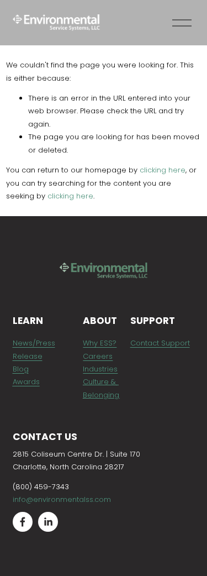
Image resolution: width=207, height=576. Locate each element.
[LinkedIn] (48, 522)
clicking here (162, 170)
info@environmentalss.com (62, 499)
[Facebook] (23, 522)
